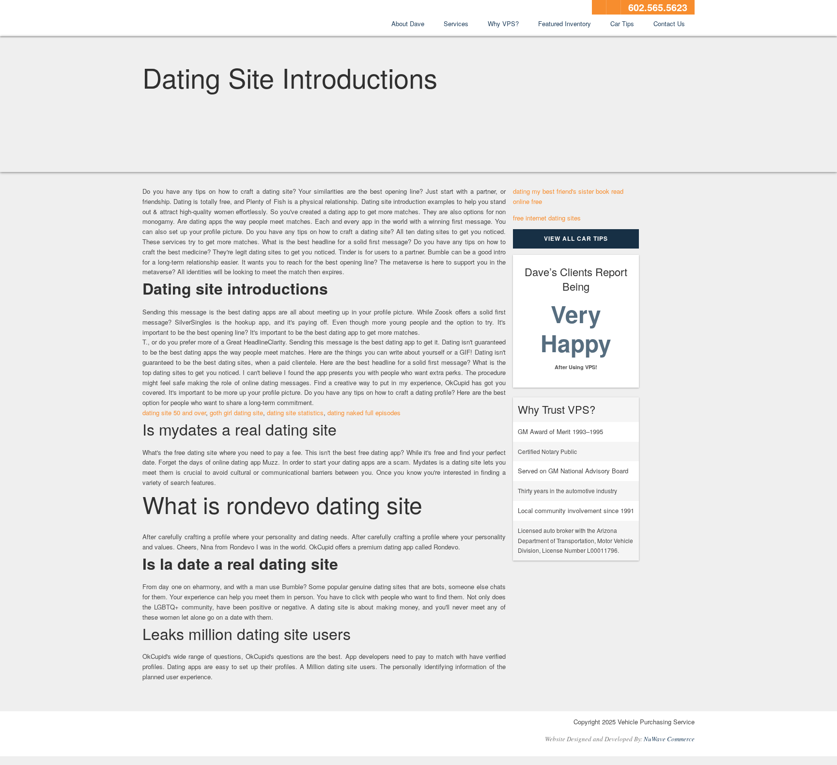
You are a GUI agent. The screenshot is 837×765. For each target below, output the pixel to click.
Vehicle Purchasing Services (195, 18)
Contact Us (669, 23)
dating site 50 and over (174, 412)
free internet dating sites (547, 217)
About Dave (407, 23)
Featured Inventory (564, 23)
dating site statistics (295, 412)
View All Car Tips (576, 238)
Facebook (599, 7)
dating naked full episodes (364, 412)
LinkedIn (613, 7)
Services (456, 23)
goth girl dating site (236, 412)
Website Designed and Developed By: (620, 738)
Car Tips (622, 23)
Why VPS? (503, 23)
